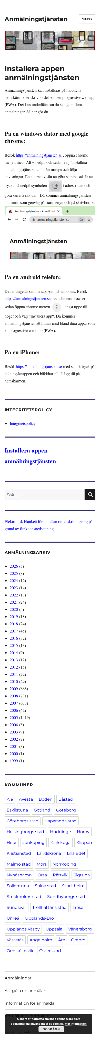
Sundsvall (16, 907)
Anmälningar (18, 978)
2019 (14, 616)
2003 (14, 731)
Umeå (13, 918)
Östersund (50, 950)
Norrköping (64, 864)
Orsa (42, 875)
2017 (14, 631)
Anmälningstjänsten (36, 19)
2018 (14, 623)
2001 (14, 746)
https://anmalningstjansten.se (39, 155)
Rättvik (60, 875)
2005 (14, 717)
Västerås (15, 939)
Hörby (83, 831)
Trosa (78, 907)
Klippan (84, 842)
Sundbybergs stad (66, 896)
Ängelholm (40, 939)
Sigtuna (82, 875)
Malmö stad (19, 864)
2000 (14, 753)
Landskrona (49, 853)
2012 (14, 667)
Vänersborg (80, 929)
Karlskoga (61, 842)
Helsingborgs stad (25, 831)
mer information (76, 1024)
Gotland (42, 810)
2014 (14, 652)
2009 (14, 688)
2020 (14, 609)
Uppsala (54, 929)
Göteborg (66, 810)
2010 (14, 681)
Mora (42, 864)
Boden (46, 799)
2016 (14, 638)
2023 (14, 587)
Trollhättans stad (49, 907)
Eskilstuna (17, 810)
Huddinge (60, 831)
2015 (14, 645)
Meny (87, 19)
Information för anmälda (29, 1003)
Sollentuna (18, 885)
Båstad (65, 799)
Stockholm (73, 885)
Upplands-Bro (39, 918)
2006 (14, 710)
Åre (61, 939)
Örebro (78, 939)
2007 (14, 703)
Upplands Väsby (23, 929)
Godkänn (51, 1029)
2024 (14, 580)
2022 (14, 594)
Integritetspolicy (23, 423)
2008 (14, 695)
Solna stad (45, 885)
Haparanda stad (60, 820)
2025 (14, 573)
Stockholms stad (24, 896)
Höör (12, 842)
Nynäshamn (19, 875)
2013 (14, 659)
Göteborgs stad (22, 820)
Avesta (26, 799)
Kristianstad (19, 853)
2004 (14, 724)
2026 (14, 566)
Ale (10, 799)
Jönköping (34, 842)
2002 (14, 739)
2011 (14, 674)
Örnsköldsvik (20, 950)
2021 (14, 602)
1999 (14, 760)
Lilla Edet (76, 853)
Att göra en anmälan (25, 990)
